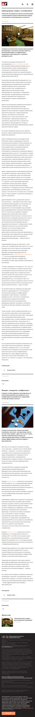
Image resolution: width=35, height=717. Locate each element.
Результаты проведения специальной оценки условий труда (17, 678)
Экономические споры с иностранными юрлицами (23, 619)
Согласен (8, 713)
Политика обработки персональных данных (13, 676)
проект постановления (19, 64)
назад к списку (11, 370)
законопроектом (12, 481)
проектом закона (12, 532)
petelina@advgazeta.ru (7, 646)
